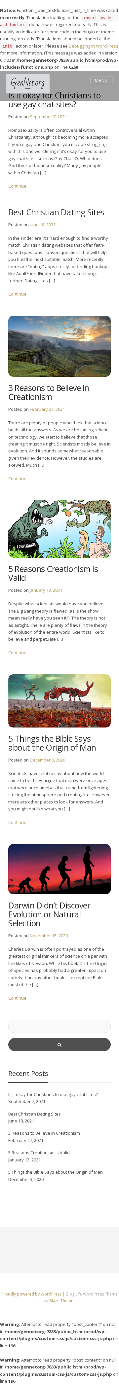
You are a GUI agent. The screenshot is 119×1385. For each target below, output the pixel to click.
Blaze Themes (62, 1300)
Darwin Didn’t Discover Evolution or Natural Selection (49, 914)
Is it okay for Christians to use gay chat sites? (53, 1094)
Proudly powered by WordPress (31, 1294)
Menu (101, 80)
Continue (17, 186)
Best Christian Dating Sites (56, 212)
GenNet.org (28, 83)
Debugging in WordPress (93, 46)
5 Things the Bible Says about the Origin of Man (52, 743)
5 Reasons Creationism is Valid (53, 573)
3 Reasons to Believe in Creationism (48, 392)
